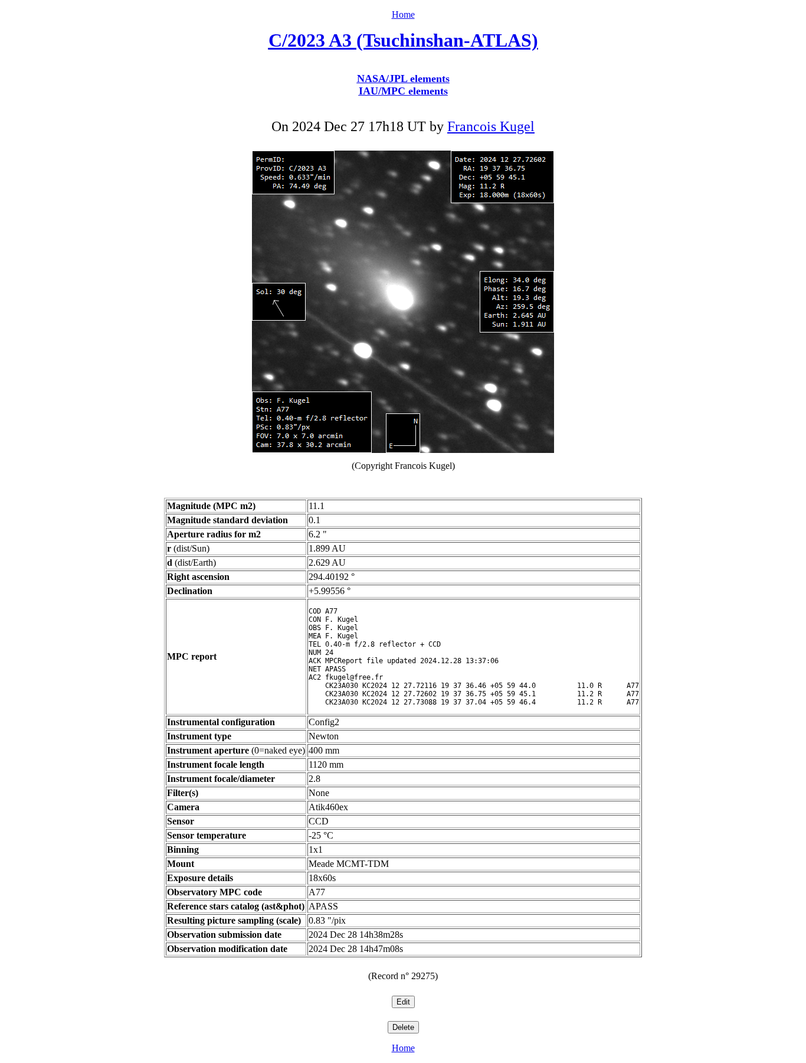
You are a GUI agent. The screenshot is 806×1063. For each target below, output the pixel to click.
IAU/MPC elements (403, 91)
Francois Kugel (491, 126)
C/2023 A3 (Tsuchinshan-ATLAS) (403, 40)
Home (403, 14)
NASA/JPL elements (403, 78)
